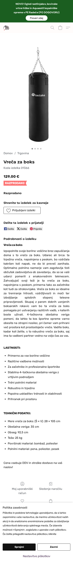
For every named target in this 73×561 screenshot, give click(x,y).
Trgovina (23, 153)
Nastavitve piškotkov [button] (36, 556)
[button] (36, 18)
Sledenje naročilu (50, 489)
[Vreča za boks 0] (36, 96)
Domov (8, 153)
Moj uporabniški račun (22, 491)
